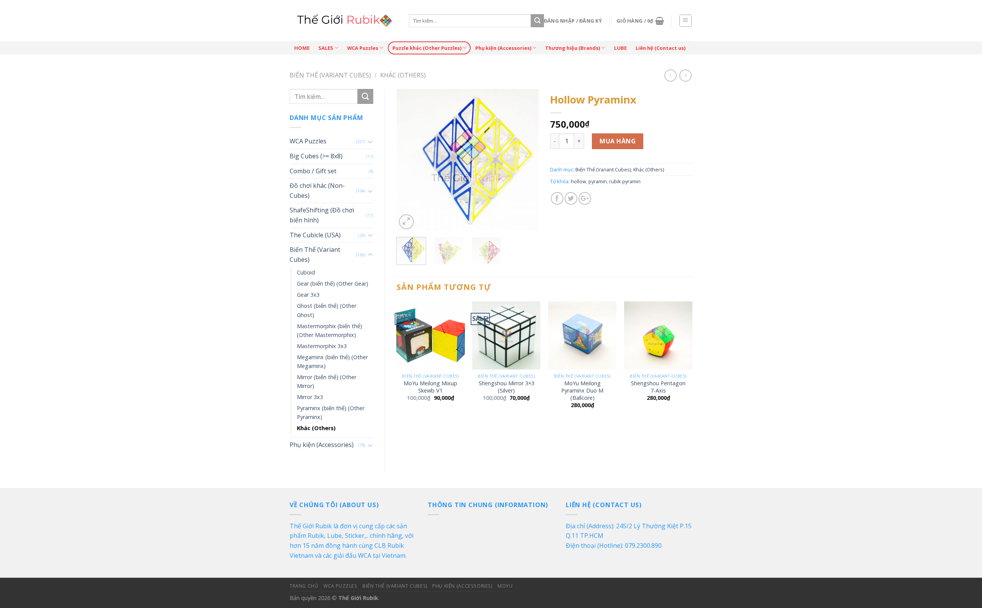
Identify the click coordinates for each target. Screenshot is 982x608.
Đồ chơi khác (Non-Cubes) (317, 190)
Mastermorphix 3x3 (322, 346)
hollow (578, 181)
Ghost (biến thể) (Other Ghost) (326, 310)
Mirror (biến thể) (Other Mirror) (326, 381)
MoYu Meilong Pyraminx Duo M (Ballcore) (582, 390)
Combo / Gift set (313, 171)
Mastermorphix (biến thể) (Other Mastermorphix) (329, 330)
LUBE (620, 47)
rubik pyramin (625, 181)
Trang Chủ (304, 586)
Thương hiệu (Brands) (572, 47)
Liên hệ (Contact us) (660, 47)
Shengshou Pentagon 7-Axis (658, 387)
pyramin (597, 181)
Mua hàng (618, 141)
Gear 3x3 (308, 294)
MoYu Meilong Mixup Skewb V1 (430, 387)
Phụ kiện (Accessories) (503, 47)
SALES (325, 47)
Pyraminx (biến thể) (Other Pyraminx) (330, 412)
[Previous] (409, 160)
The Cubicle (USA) (315, 235)
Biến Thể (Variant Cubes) (330, 75)
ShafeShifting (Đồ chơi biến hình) (322, 215)
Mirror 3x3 (310, 397)
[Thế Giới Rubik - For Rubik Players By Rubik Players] (343, 20)
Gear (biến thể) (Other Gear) (332, 283)
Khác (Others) (403, 75)
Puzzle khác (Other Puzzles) (426, 47)
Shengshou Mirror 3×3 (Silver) (506, 387)
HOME (302, 47)
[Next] (526, 160)
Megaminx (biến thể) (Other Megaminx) (332, 361)
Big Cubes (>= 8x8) (316, 156)
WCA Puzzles (362, 47)
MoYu (505, 586)
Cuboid (306, 272)
